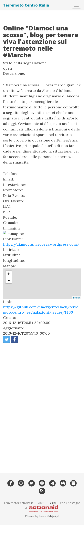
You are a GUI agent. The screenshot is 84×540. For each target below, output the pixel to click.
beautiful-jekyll (49, 516)
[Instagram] (42, 483)
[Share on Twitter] (6, 339)
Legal (52, 503)
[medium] (63, 483)
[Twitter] (31, 483)
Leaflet (76, 297)
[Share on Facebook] (14, 339)
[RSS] (42, 490)
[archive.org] (73, 483)
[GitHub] (21, 483)
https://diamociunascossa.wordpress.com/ (41, 244)
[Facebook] (10, 483)
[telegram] (52, 483)
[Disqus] (42, 405)
